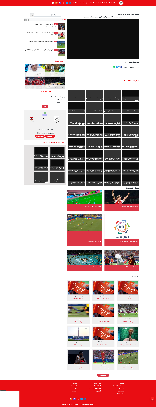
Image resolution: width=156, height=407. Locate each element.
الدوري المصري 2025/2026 (78, 321)
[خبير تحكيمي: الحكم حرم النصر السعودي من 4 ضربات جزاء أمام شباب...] (130, 132)
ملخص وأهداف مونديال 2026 (93, 241)
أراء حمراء (98, 391)
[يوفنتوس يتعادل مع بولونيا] (76, 96)
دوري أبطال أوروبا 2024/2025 (128, 367)
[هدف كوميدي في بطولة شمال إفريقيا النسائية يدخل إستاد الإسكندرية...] (76, 120)
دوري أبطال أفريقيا (78, 296)
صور (80, 2)
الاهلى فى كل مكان (95, 388)
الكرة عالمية (97, 383)
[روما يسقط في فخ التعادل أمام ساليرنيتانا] (94, 144)
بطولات (92, 2)
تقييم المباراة (40, 136)
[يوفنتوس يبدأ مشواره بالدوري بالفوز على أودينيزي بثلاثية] (130, 144)
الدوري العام (78, 319)
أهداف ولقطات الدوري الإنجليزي (130, 206)
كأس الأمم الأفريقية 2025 (103, 298)
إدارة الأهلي (78, 365)
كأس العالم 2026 (96, 266)
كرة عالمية (130, 14)
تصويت (45, 106)
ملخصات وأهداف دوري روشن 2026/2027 (128, 241)
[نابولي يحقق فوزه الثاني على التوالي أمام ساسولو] (94, 96)
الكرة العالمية (121, 14)
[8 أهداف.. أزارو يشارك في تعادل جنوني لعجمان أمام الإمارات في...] (94, 120)
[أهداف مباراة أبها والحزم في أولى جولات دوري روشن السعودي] (41, 178)
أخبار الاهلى (121, 391)
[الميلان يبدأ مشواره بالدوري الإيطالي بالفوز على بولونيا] (76, 132)
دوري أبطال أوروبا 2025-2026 (128, 321)
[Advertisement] (109, 74)
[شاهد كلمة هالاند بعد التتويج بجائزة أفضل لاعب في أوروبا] (112, 96)
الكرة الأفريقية (103, 296)
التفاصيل (49, 136)
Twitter (117, 67)
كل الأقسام (103, 375)
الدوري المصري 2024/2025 (78, 344)
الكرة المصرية (120, 393)
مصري (59, 99)
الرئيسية (113, 2)
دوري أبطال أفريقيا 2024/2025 (103, 344)
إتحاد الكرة (78, 342)
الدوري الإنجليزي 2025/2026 (103, 321)
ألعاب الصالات (78, 367)
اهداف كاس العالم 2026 (132, 266)
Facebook (120, 67)
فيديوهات (86, 2)
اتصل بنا (75, 2)
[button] (25, 20)
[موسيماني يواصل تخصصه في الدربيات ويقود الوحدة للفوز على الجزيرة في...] (112, 120)
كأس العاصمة (128, 296)
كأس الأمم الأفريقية (118, 386)
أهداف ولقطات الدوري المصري (93, 206)
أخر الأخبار (107, 2)
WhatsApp (114, 67)
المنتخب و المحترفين (95, 386)
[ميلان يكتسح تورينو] (94, 108)
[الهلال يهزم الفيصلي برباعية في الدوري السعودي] (57, 178)
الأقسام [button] (100, 2)
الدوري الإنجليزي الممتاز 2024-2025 (103, 367)
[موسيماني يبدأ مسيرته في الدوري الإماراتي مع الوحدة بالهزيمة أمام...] (112, 156)
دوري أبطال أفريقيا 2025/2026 (78, 298)
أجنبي (59, 102)
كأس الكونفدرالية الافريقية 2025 (128, 344)
